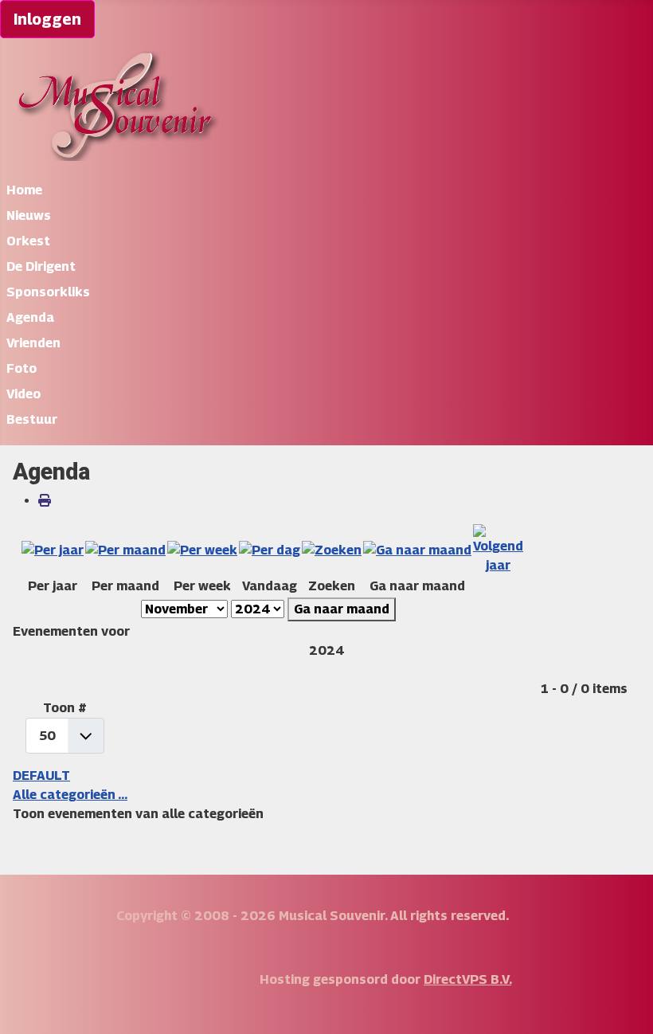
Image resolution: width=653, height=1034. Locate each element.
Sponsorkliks (48, 292)
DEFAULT (41, 775)
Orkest (28, 241)
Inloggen (47, 19)
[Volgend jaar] (498, 549)
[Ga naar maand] (417, 549)
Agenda (30, 317)
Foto (21, 368)
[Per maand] (125, 549)
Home (24, 190)
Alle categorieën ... (70, 794)
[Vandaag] (269, 549)
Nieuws (28, 215)
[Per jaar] (53, 549)
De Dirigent (41, 266)
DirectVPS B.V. (467, 979)
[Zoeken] (332, 549)
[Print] (44, 500)
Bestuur (31, 419)
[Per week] (202, 549)
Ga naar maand (341, 609)
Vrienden (33, 343)
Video (23, 393)
